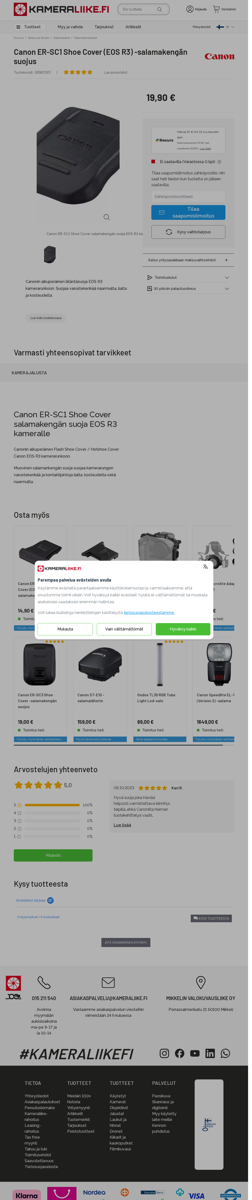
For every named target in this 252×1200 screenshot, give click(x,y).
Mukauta (65, 629)
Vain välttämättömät (124, 629)
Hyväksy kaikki (183, 629)
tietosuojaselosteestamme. (149, 612)
